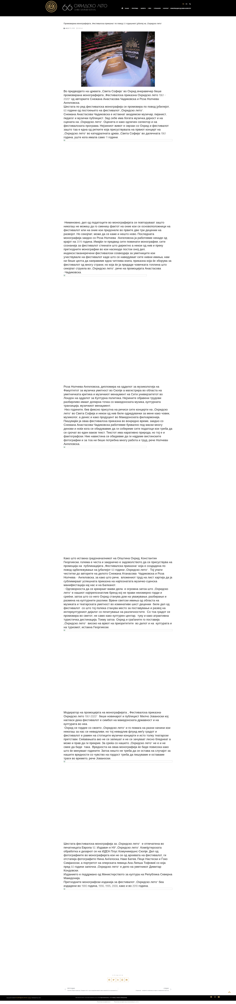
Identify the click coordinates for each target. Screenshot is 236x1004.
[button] (109, 980)
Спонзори (157, 8)
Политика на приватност (103, 1002)
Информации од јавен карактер (180, 8)
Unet (39, 997)
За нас (127, 8)
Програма (135, 8)
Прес (149, 8)
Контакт (166, 8)
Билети (143, 8)
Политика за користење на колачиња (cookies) (126, 1002)
